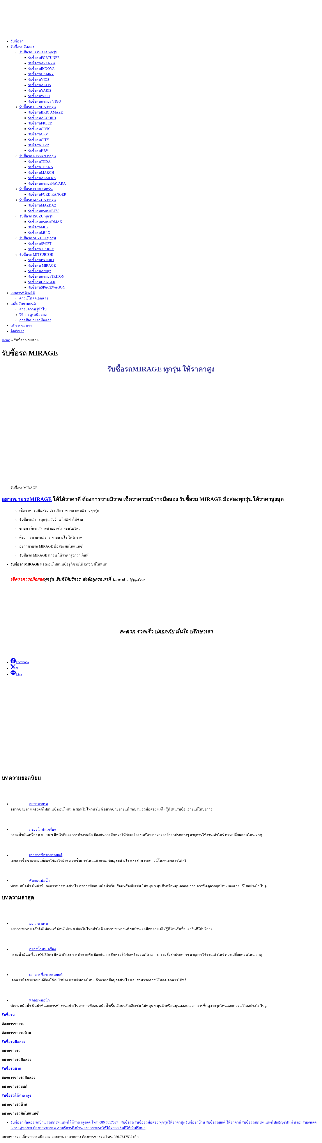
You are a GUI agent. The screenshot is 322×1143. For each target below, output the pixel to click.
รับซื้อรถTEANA (40, 167)
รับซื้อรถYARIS (39, 90)
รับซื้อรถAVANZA (41, 63)
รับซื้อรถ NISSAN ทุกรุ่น (37, 156)
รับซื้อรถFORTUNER (44, 58)
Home (6, 340)
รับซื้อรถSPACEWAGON (46, 287)
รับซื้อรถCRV (38, 134)
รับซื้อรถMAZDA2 (42, 205)
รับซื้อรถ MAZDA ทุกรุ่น (37, 200)
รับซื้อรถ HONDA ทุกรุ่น (37, 107)
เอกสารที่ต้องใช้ (23, 293)
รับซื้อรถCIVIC (39, 129)
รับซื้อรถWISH (39, 96)
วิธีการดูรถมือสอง (33, 315)
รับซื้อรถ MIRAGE (42, 265)
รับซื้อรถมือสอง (22, 47)
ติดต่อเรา (17, 331)
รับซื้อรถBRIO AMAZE (45, 112)
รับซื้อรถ (17, 41)
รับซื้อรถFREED (40, 123)
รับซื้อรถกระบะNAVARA (47, 183)
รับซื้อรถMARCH (41, 172)
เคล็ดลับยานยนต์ (23, 304)
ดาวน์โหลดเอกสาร (33, 298)
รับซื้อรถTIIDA (39, 161)
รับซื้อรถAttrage (39, 271)
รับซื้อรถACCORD (42, 118)
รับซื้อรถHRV (38, 150)
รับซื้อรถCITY (38, 140)
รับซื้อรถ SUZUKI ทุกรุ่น (37, 238)
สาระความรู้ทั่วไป (32, 309)
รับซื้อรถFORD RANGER (47, 194)
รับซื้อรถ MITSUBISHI (36, 254)
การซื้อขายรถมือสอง (35, 320)
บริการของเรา (21, 325)
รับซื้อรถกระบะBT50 (43, 211)
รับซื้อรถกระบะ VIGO (44, 101)
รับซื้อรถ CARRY (41, 249)
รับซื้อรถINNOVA (41, 68)
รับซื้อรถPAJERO (41, 260)
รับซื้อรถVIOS (38, 79)
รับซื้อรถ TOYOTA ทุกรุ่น (38, 52)
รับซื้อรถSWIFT (39, 243)
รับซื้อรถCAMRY (41, 74)
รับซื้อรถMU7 (38, 227)
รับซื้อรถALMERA (42, 178)
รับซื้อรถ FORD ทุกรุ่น (36, 189)
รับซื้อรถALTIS (39, 85)
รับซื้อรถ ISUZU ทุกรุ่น (36, 216)
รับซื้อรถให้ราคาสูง (16, 1095)
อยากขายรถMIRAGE (27, 499)
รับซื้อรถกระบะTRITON (46, 276)
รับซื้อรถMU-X (39, 233)
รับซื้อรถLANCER (41, 282)
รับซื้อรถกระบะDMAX (45, 222)
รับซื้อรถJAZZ (38, 145)
